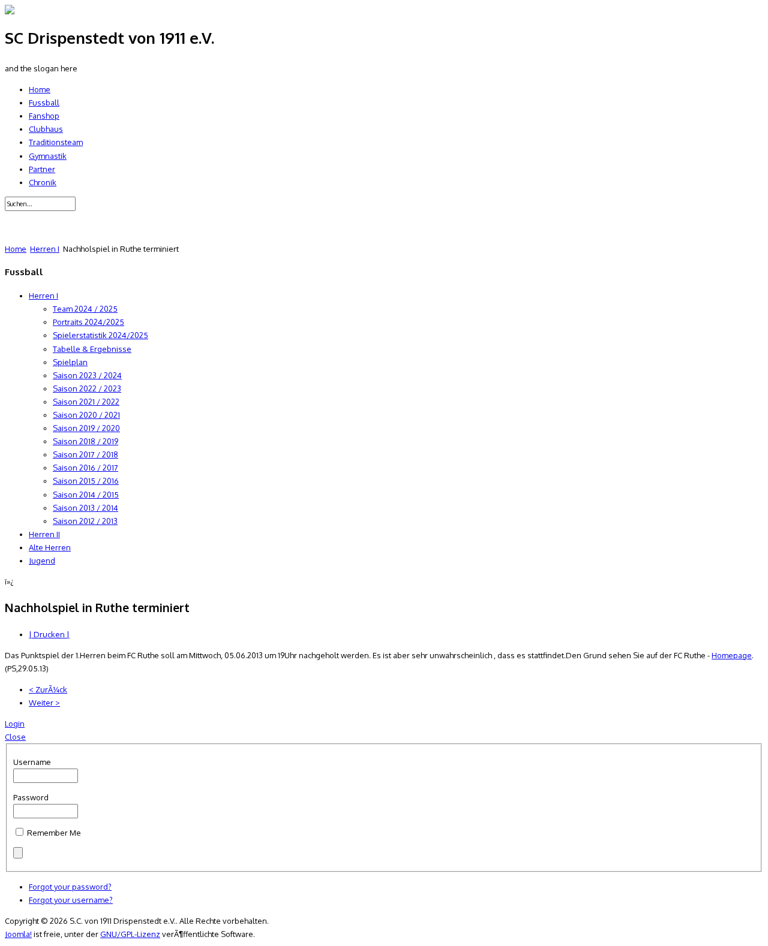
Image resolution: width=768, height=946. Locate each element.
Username (32, 762)
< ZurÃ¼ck (48, 689)
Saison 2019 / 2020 (86, 428)
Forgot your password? (70, 886)
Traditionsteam (56, 142)
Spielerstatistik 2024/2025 (100, 335)
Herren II (44, 534)
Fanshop (44, 115)
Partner (42, 169)
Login (15, 723)
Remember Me (54, 832)
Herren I (44, 249)
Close (15, 737)
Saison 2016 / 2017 (85, 467)
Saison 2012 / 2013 (85, 521)
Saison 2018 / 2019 (85, 441)
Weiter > (44, 702)
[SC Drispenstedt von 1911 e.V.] (9, 11)
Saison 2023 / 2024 (87, 375)
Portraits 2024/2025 (88, 322)
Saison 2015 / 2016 (86, 481)
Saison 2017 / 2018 (85, 454)
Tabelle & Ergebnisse (92, 349)
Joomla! (18, 934)
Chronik (42, 182)
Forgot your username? (71, 900)
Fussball (44, 102)
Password (31, 797)
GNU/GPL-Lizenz (130, 934)
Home (39, 89)
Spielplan (70, 362)
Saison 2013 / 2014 (85, 508)
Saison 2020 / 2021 (86, 415)
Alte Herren (50, 547)
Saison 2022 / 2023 (87, 388)
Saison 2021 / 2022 (86, 401)
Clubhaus (46, 129)
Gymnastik (48, 156)
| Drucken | (49, 634)
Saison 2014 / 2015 (86, 494)
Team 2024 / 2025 (85, 309)
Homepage (732, 655)
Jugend (42, 560)
